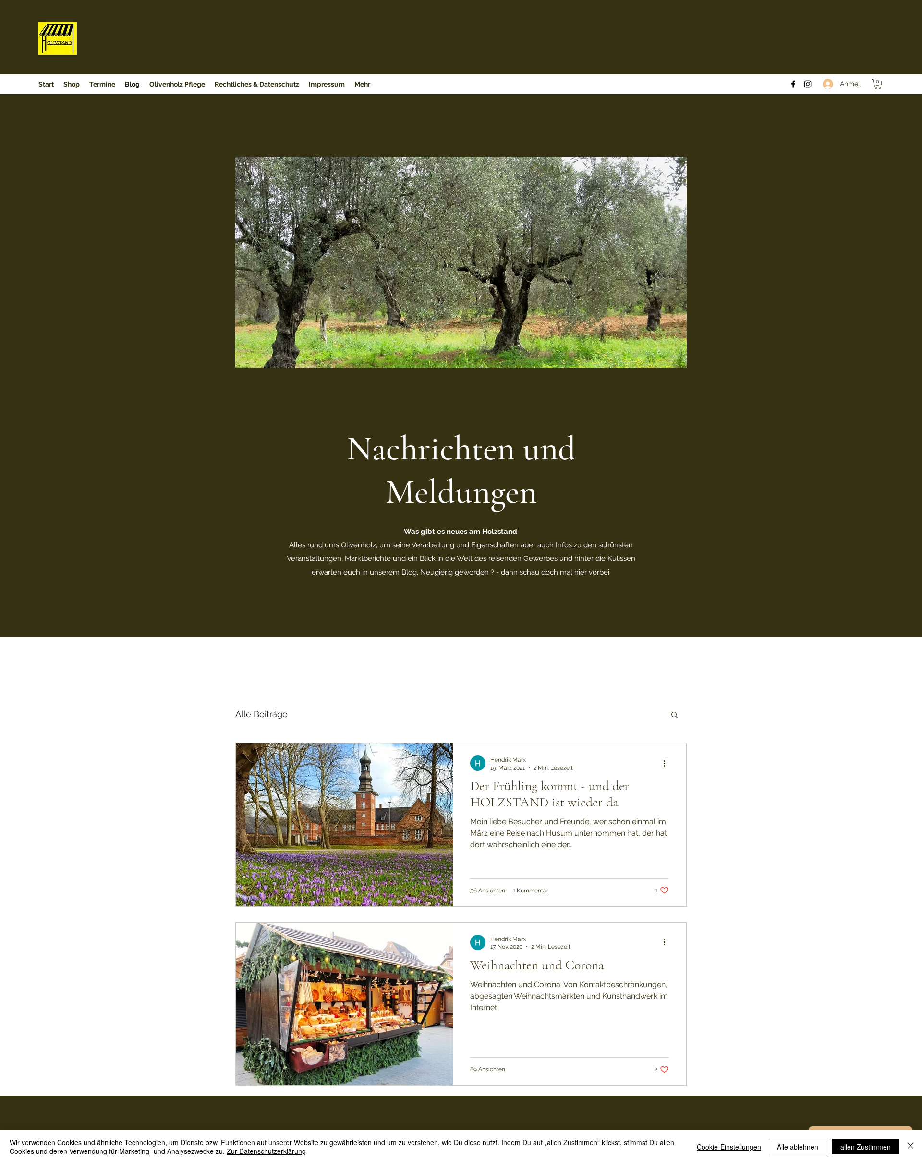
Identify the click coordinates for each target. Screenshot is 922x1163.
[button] (878, 84)
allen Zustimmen (865, 1146)
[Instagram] (808, 84)
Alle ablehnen (797, 1146)
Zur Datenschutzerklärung (266, 1151)
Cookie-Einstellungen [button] (729, 1146)
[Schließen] (910, 1146)
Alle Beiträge (261, 714)
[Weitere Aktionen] (667, 763)
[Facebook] (793, 84)
